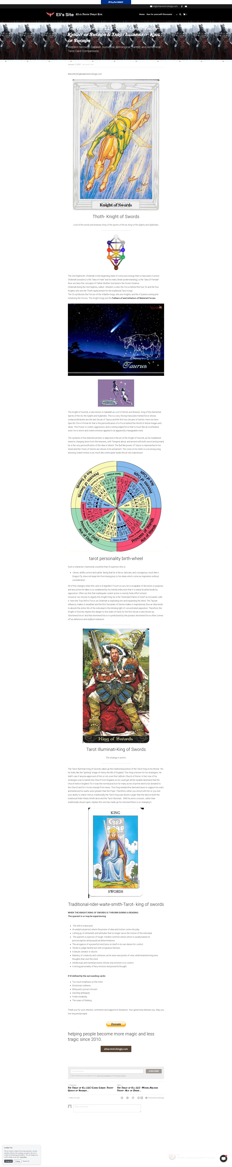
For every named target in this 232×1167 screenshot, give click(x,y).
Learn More (23, 1157)
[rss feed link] (142, 1098)
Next (119, 1085)
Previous (73, 1085)
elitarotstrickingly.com (116, 1048)
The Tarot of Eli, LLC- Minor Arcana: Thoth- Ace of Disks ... (137, 1089)
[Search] (180, 14)
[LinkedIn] (133, 1098)
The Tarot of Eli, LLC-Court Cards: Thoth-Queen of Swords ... (91, 1089)
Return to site (75, 1098)
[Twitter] (127, 1098)
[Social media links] (181, 6)
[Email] (138, 1098)
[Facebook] (122, 1098)
